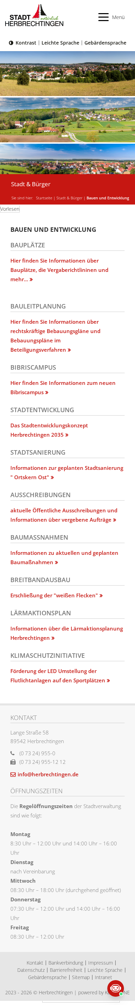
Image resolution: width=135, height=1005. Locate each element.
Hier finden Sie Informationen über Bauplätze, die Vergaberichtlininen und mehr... (59, 270)
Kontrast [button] (26, 42)
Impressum (100, 962)
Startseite (44, 198)
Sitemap (81, 977)
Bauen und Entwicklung (108, 198)
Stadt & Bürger (69, 198)
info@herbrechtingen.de (48, 774)
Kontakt (35, 962)
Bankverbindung (65, 962)
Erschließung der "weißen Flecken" (54, 595)
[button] (111, 17)
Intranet (103, 977)
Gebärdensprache (105, 42)
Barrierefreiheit (66, 970)
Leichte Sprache (60, 42)
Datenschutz (31, 970)
